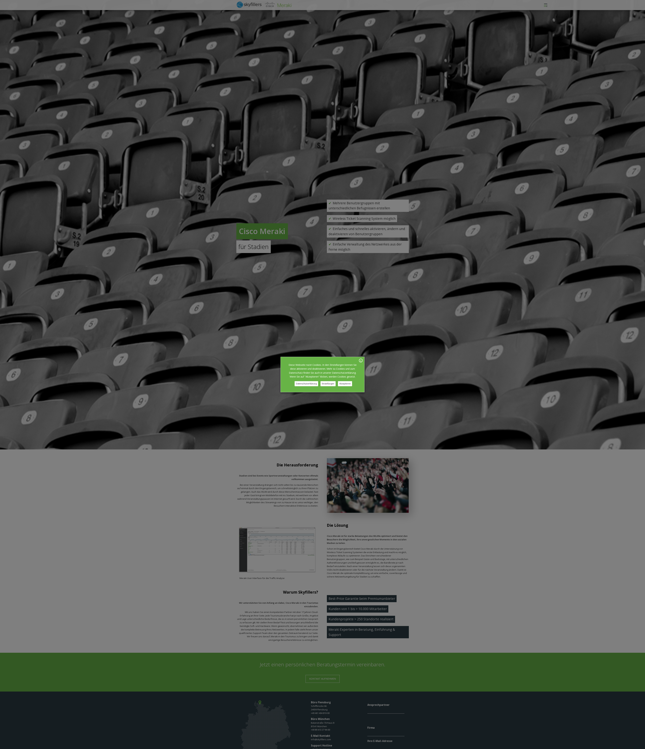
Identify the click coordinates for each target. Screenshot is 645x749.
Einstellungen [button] (328, 383)
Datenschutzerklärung (306, 383)
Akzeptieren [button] (345, 383)
